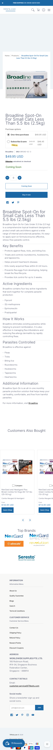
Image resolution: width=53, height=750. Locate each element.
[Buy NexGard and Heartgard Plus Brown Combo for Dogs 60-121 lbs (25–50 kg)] (17, 467)
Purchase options (13, 129)
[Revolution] (39, 544)
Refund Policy (15, 638)
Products (15, 56)
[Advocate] (14, 544)
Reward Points (15, 643)
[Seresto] (26, 557)
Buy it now (26, 195)
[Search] (33, 10)
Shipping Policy (15, 633)
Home (7, 56)
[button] (38, 10)
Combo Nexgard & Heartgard (12, 498)
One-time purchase (20, 134)
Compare (18, 486)
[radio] (8, 134)
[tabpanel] (26, 307)
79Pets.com (14, 735)
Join (39, 708)
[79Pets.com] (9, 10)
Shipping (9, 161)
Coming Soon (26, 186)
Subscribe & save (19, 143)
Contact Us (14, 628)
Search (12, 606)
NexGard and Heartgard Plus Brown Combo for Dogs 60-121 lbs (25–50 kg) (16, 491)
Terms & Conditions (17, 611)
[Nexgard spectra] (39, 536)
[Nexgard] (14, 536)
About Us (13, 591)
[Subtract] (7, 178)
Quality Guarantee (17, 596)
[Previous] (23, 520)
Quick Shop (7, 510)
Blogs (12, 601)
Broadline (9, 152)
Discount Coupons (17, 648)
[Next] (30, 520)
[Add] (19, 178)
